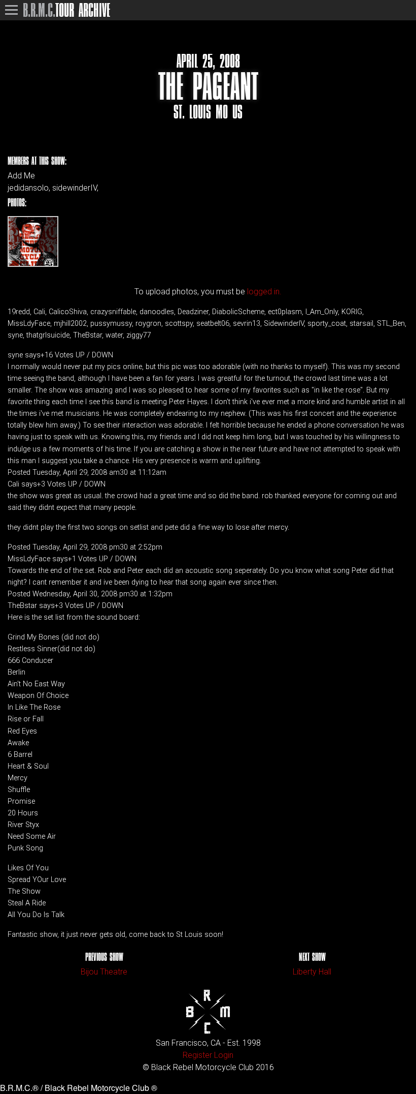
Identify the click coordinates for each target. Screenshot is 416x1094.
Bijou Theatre (104, 972)
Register (197, 1055)
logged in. (264, 291)
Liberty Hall (312, 972)
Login (223, 1055)
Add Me (21, 176)
